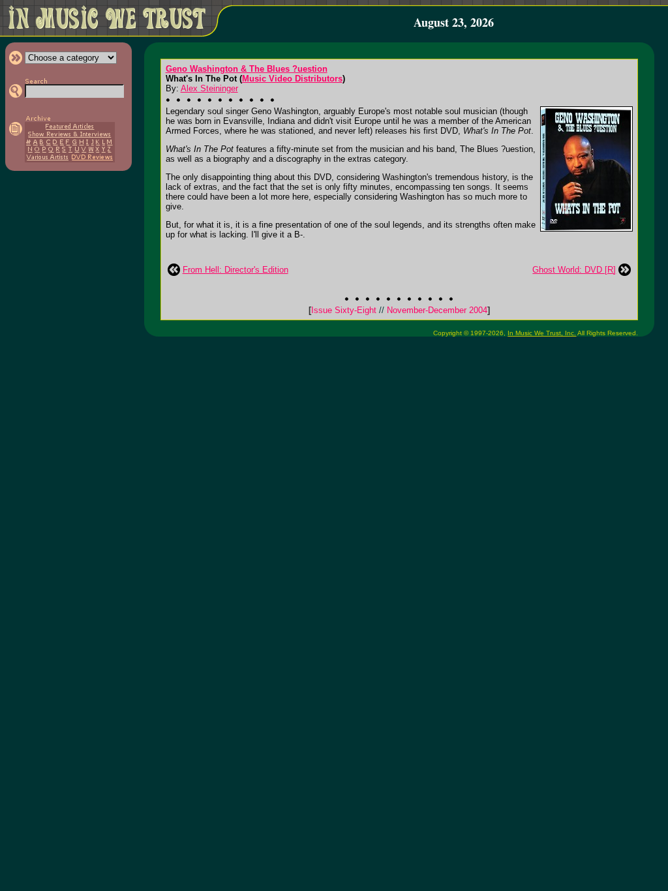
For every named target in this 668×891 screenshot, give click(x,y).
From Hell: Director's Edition (235, 270)
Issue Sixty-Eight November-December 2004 (399, 310)
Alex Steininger (209, 88)
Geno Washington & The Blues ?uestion (246, 69)
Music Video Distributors (292, 78)
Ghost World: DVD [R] (574, 270)
